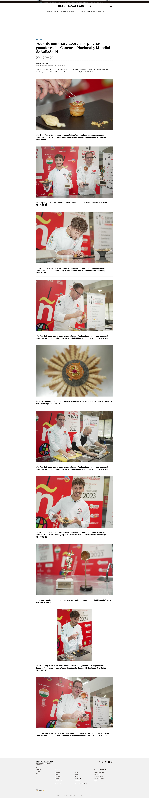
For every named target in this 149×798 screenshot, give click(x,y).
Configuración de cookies (86, 795)
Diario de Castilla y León (99, 772)
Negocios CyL (100, 11)
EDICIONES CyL (108, 0)
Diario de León (97, 774)
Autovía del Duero (52, 2)
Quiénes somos (39, 767)
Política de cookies (76, 795)
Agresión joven (60, 2)
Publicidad (38, 769)
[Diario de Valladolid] (74, 6)
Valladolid (48, 11)
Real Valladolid (63, 11)
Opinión (77, 11)
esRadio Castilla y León (99, 782)
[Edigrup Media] (40, 790)
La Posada (77, 776)
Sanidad (76, 772)
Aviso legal (59, 795)
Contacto (38, 771)
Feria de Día (45, 2)
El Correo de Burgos (98, 776)
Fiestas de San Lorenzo (60, 783)
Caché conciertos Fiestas (76, 2)
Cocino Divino (93, 2)
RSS (37, 773)
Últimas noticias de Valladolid (81, 783)
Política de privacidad (67, 795)
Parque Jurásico (86, 2)
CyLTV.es (96, 780)
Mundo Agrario (78, 778)
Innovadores (77, 780)
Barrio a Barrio (100, 2)
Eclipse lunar (67, 2)
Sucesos (76, 774)
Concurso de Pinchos (49, 743)
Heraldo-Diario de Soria (99, 778)
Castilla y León (85, 11)
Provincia (55, 11)
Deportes (71, 11)
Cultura (93, 11)
